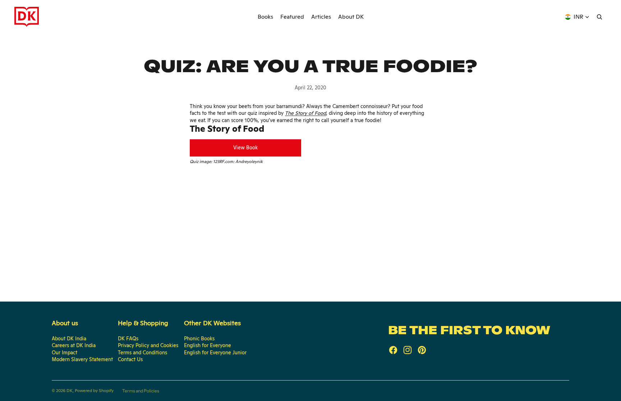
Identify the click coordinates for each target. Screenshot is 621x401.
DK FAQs (128, 338)
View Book (245, 147)
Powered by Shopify (94, 390)
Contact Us (130, 359)
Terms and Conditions (142, 352)
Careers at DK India (74, 345)
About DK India (69, 338)
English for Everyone (207, 345)
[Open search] (599, 17)
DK (69, 390)
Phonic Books (199, 338)
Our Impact (64, 352)
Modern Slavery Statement (82, 359)
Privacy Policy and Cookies (148, 345)
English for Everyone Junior (215, 352)
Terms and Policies (140, 390)
